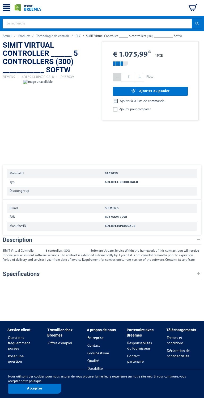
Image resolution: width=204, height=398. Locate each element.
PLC (78, 36)
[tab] (102, 240)
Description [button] (17, 240)
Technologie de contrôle (53, 36)
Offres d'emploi (60, 343)
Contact (93, 346)
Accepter (34, 388)
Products (24, 36)
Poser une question (16, 359)
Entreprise (95, 338)
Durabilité (95, 369)
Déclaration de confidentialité (178, 353)
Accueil (7, 36)
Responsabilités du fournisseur (139, 346)
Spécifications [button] (21, 274)
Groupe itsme (98, 353)
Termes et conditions (175, 340)
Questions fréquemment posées (19, 343)
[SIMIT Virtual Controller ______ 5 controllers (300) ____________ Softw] (38, 120)
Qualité (93, 361)
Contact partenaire (135, 359)
